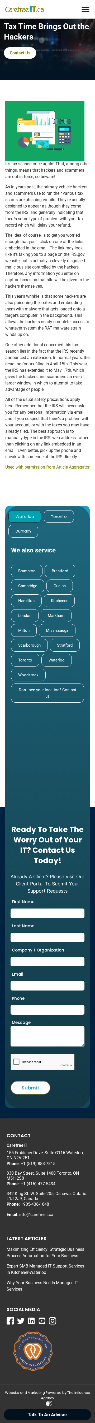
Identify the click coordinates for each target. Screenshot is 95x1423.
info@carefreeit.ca (36, 1214)
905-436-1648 (36, 1204)
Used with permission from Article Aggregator (47, 467)
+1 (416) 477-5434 (38, 1183)
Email (17, 974)
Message (21, 1022)
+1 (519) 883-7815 (38, 1163)
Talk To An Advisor (47, 1414)
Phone (18, 998)
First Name (23, 902)
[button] (85, 9)
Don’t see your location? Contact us (47, 693)
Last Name (23, 926)
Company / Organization (38, 950)
